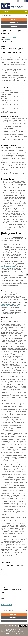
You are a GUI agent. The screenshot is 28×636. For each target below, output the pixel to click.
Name (3, 592)
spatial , (20, 43)
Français (13, 1)
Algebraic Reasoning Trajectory (9, 266)
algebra (8, 43)
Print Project (26, 15)
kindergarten (14, 37)
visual (23, 43)
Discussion (14, 26)
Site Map (21, 633)
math (10, 37)
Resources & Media (14, 23)
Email (3, 598)
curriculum (19, 37)
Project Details (14, 19)
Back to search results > (7, 15)
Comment (3, 570)
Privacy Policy (14, 633)
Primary (8, 39)
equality (11, 43)
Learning (4, 12)
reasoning (16, 43)
